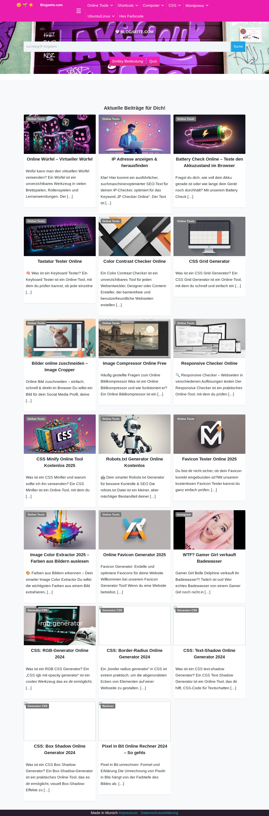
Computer (151, 5)
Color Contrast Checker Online (134, 261)
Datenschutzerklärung (159, 813)
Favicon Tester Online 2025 (209, 459)
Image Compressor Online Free (134, 363)
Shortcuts (126, 5)
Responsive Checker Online (209, 363)
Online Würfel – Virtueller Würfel (60, 159)
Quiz (153, 61)
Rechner (108, 706)
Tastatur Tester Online (60, 261)
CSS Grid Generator (209, 261)
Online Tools (98, 5)
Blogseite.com (50, 5)
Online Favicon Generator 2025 (134, 554)
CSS (172, 5)
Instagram (184, 514)
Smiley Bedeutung (127, 61)
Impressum (128, 813)
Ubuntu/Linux (99, 16)
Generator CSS (37, 610)
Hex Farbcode (131, 16)
